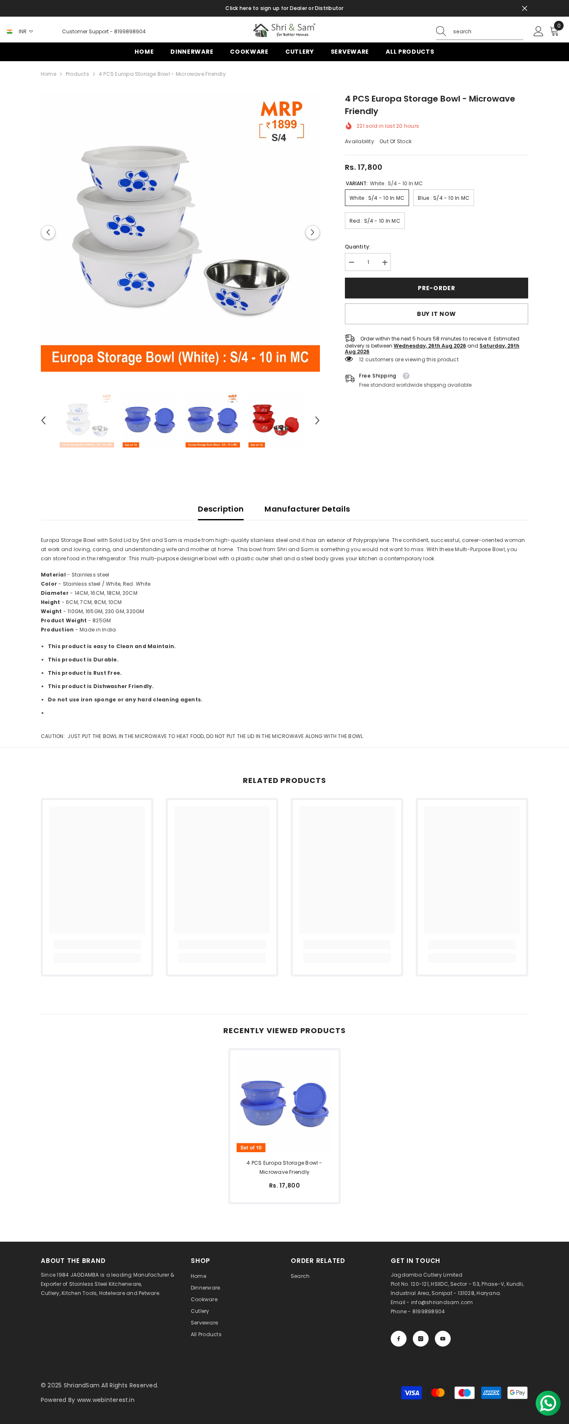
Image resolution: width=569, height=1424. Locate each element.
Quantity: (357, 247)
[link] (97, 944)
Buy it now (436, 314)
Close (524, 8)
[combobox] (488, 32)
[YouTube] (443, 1339)
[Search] (479, 32)
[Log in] (539, 32)
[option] (180, 232)
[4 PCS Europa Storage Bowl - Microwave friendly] (284, 1104)
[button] (48, 232)
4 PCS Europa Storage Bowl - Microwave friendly (284, 1167)
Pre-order (436, 288)
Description (221, 509)
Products (77, 73)
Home (48, 73)
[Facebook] (399, 1339)
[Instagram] (421, 1339)
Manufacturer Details (307, 509)
